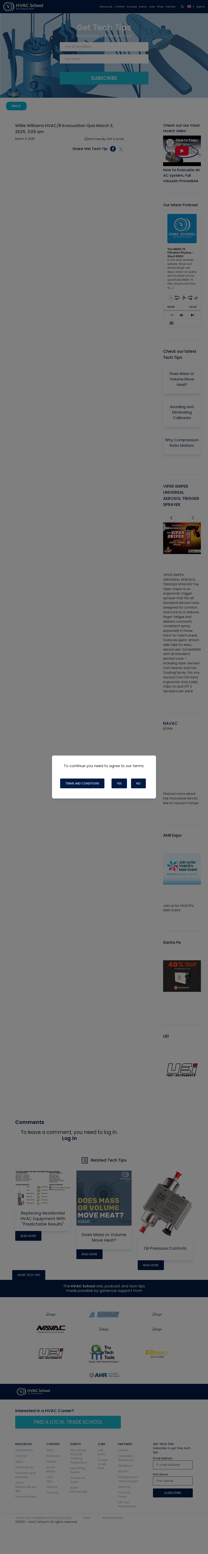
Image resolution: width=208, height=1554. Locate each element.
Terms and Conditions (82, 783)
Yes (119, 783)
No (138, 783)
